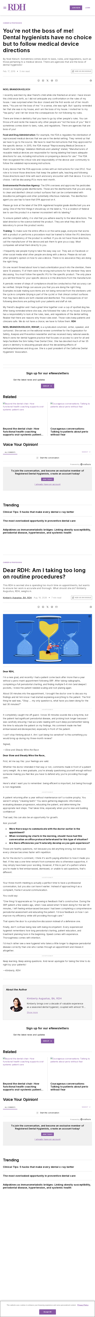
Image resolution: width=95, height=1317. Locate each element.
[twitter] (47, 80)
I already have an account (47, 484)
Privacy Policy (82, 1305)
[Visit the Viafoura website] (85, 464)
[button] (5, 8)
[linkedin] (43, 80)
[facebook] (38, 80)
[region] (47, 458)
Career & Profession (12, 23)
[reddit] (52, 80)
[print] (91, 80)
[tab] (10, 452)
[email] (56, 80)
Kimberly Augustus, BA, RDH (17, 597)
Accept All (47, 1312)
